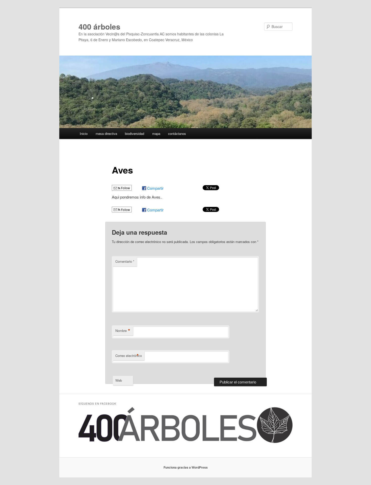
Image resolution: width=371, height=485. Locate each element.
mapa (156, 133)
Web (118, 380)
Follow (125, 188)
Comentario (124, 261)
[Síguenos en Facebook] (185, 442)
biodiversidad (134, 133)
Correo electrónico (128, 356)
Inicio (84, 133)
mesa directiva (106, 133)
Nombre (122, 331)
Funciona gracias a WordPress (186, 467)
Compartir (155, 188)
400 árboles (99, 26)
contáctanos (177, 133)
